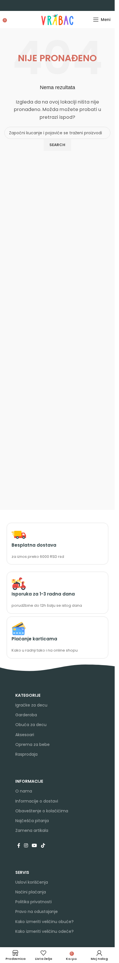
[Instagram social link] (26, 845)
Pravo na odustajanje (36, 911)
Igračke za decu (31, 705)
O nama (23, 791)
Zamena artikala (31, 830)
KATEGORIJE (27, 695)
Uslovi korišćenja (31, 882)
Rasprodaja (26, 754)
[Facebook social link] (18, 845)
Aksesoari (24, 735)
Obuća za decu (31, 724)
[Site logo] (57, 19)
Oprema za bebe (32, 744)
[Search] (10, 19)
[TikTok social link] (43, 845)
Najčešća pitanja (32, 821)
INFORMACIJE (29, 781)
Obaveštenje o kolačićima (41, 811)
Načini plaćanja (30, 892)
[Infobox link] (57, 544)
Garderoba (26, 715)
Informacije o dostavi (36, 801)
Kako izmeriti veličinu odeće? (44, 931)
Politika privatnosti (33, 902)
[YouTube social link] (34, 845)
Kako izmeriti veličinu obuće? (44, 921)
